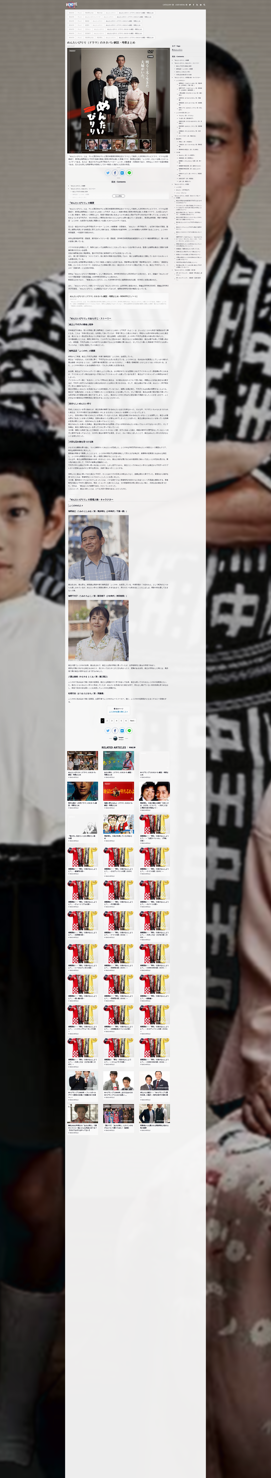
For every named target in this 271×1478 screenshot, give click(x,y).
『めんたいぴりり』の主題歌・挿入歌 (184, 270)
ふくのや (178, 187)
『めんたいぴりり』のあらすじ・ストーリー (82, 189)
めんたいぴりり (178, 49)
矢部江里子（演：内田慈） (186, 178)
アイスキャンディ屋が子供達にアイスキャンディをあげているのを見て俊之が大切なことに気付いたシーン (189, 207)
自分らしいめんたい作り (79, 197)
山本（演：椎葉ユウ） (185, 181)
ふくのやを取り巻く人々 (183, 113)
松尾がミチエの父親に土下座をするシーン (188, 254)
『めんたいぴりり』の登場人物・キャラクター (187, 77)
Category (167, 5)
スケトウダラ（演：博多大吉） (188, 136)
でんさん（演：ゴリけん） (186, 115)
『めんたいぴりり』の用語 (181, 184)
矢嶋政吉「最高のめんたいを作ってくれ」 (188, 249)
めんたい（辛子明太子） (183, 190)
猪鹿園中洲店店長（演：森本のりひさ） (190, 166)
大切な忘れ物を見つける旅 (183, 75)
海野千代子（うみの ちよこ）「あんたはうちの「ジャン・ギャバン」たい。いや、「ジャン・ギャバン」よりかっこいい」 (189, 239)
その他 (178, 152)
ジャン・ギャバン (181, 193)
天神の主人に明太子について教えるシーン (188, 252)
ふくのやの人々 (180, 80)
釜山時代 (178, 139)
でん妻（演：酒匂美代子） (186, 118)
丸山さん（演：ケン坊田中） (187, 155)
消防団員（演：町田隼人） (186, 158)
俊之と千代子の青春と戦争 (80, 192)
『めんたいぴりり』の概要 (77, 186)
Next (132, 721)
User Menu (180, 5)
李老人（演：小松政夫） (186, 142)
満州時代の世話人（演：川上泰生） (189, 149)
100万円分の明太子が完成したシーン (186, 262)
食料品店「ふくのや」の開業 (81, 194)
